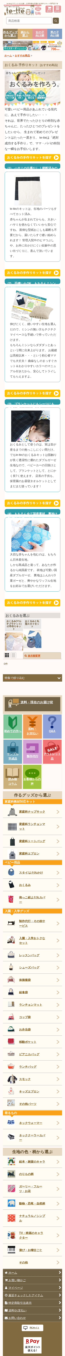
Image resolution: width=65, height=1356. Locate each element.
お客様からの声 (32, 781)
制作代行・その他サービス (32, 923)
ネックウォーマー (30, 1122)
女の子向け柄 (40, 34)
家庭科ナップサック (32, 811)
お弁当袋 (25, 1029)
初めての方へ (12, 731)
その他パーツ (27, 1103)
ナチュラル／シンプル (32, 1218)
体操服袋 (25, 979)
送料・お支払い (32, 731)
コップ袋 (25, 1017)
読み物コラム (12, 781)
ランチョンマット (30, 1004)
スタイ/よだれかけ (31, 872)
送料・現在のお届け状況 (30, 704)
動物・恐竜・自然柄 (32, 1203)
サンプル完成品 (13, 756)
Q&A (52, 731)
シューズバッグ (29, 967)
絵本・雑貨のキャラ (32, 1161)
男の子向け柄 (54, 34)
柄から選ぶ (25, 34)
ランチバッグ (27, 1066)
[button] (57, 9)
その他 (23, 1262)
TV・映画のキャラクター (31, 1235)
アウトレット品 (52, 756)
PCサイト (34, 1328)
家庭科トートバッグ (32, 841)
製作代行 (32, 756)
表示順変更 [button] (34, 655)
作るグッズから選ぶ (10, 34)
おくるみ (25, 885)
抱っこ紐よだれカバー (32, 900)
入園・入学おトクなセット (32, 940)
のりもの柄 (26, 1174)
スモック (25, 1079)
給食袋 (23, 992)
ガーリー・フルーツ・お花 (30, 1189)
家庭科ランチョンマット (32, 826)
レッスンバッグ (29, 955)
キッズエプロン (29, 1091)
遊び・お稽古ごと (30, 1250)
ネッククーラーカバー (32, 1138)
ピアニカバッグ (29, 1054)
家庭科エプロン (29, 853)
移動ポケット (27, 1041)
